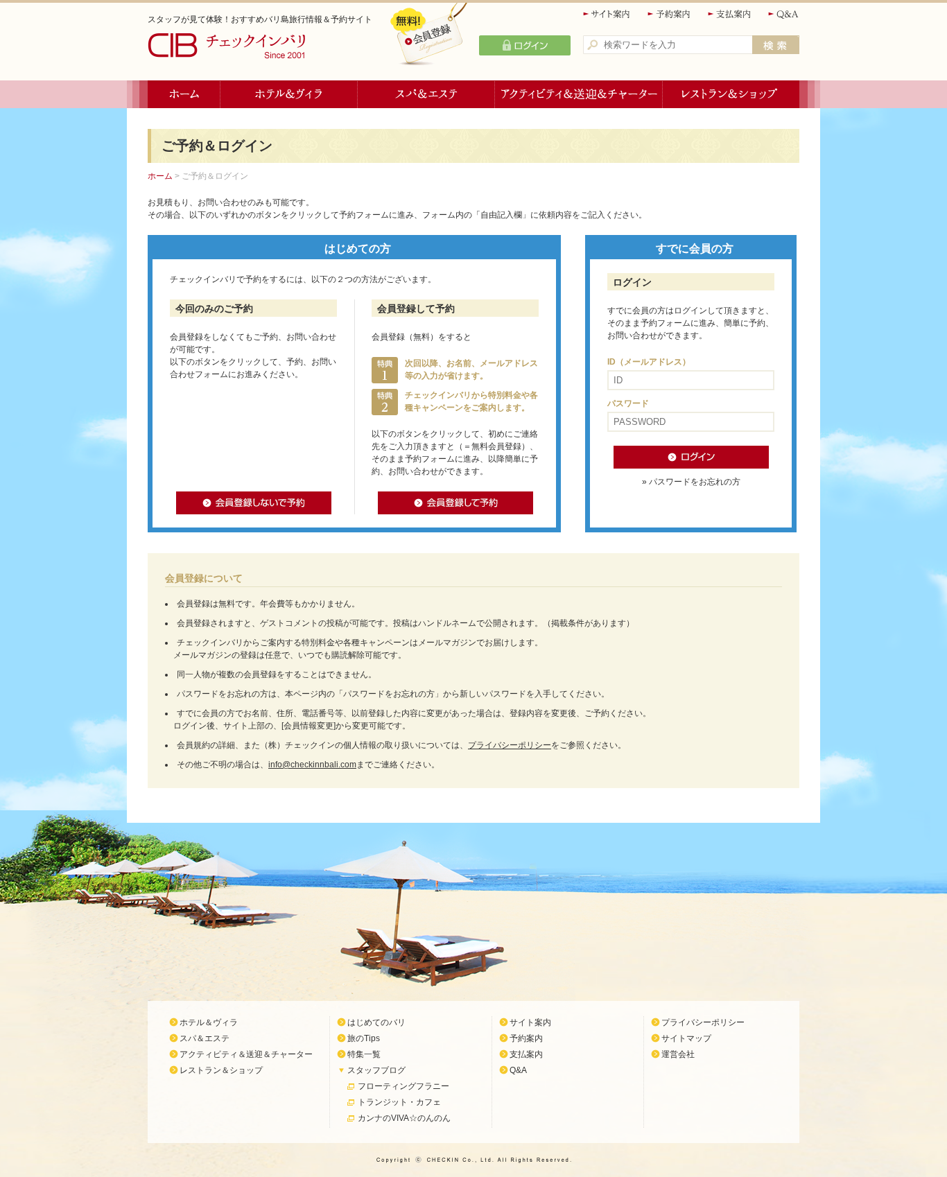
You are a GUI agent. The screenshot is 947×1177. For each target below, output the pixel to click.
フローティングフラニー (403, 1086)
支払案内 (730, 14)
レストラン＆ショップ (731, 94)
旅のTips (363, 1038)
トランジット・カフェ (399, 1102)
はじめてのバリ (376, 1022)
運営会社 (678, 1054)
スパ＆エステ (426, 94)
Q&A (783, 14)
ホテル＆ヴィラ (289, 94)
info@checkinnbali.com (312, 764)
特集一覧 (364, 1054)
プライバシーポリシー (509, 745)
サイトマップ (686, 1038)
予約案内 (670, 14)
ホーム (184, 94)
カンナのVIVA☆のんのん (404, 1118)
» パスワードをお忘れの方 (691, 482)
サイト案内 (607, 14)
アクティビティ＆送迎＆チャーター (579, 94)
